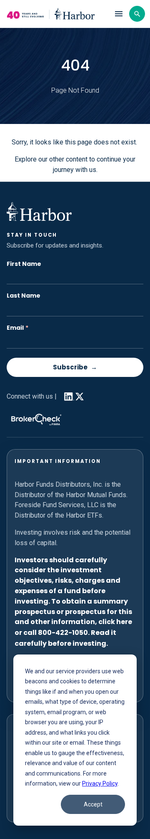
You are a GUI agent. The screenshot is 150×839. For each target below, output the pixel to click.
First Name (24, 264)
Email (17, 328)
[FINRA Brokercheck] (34, 417)
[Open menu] (119, 14)
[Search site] (137, 14)
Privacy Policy (100, 783)
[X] (79, 398)
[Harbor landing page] (56, 14)
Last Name (23, 296)
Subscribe (70, 367)
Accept (93, 804)
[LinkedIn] (67, 396)
